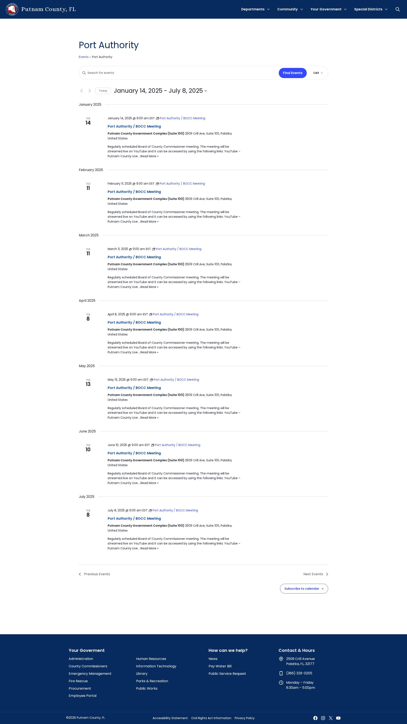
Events (84, 57)
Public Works (147, 688)
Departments (253, 9)
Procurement (80, 688)
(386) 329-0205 (299, 673)
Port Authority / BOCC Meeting (134, 126)
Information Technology (156, 666)
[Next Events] (89, 90)
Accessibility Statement (170, 718)
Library (142, 673)
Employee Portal (82, 695)
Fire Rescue (78, 681)
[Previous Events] (81, 90)
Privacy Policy (245, 718)
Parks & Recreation (152, 681)
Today (103, 91)
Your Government (326, 9)
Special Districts (368, 9)
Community (287, 9)
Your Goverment (87, 650)
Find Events (292, 72)
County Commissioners (88, 666)
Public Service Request (227, 673)
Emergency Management (90, 673)
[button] (398, 9)
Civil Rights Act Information (211, 718)
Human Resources (151, 658)
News (213, 658)
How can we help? (228, 650)
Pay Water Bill (220, 666)
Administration (81, 658)
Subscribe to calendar (301, 588)
